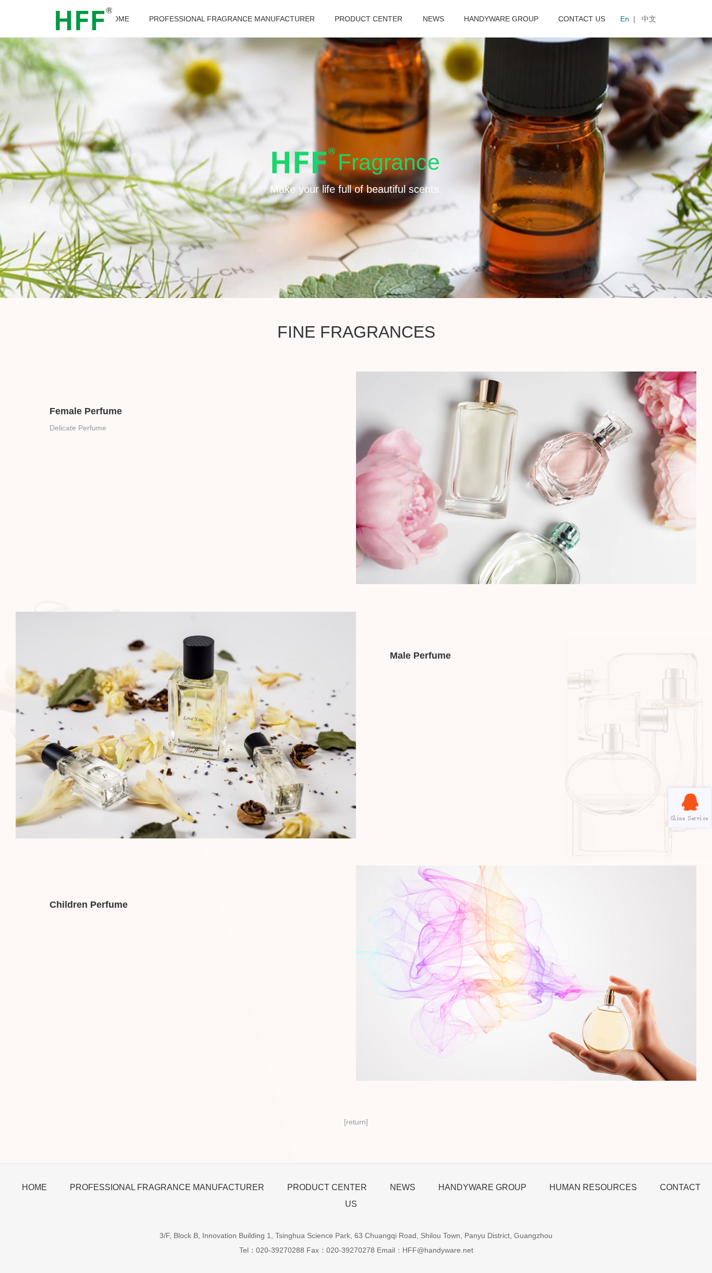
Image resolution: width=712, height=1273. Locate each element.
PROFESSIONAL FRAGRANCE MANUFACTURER (232, 19)
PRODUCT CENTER (368, 19)
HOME (118, 19)
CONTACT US (581, 19)
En (624, 19)
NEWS (433, 19)
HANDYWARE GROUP (501, 19)
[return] (356, 1122)
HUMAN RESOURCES (593, 1187)
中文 (649, 19)
